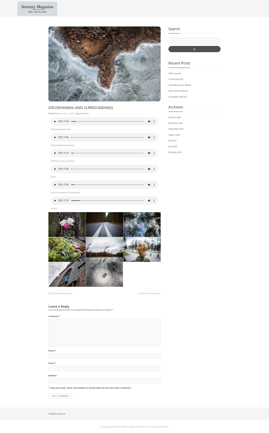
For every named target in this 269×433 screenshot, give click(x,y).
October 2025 (174, 117)
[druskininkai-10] (104, 249)
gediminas (84, 113)
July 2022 (172, 140)
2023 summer (174, 73)
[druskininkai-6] (67, 249)
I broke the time (175, 79)
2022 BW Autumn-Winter (179, 85)
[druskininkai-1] (67, 224)
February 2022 (175, 152)
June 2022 (172, 146)
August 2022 (174, 134)
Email (52, 363)
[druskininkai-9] (104, 274)
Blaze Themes (162, 426)
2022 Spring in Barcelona (59, 293)
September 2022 (176, 128)
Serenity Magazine (37, 6)
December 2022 (175, 123)
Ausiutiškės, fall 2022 (177, 96)
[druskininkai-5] (142, 224)
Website (52, 375)
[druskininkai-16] (67, 274)
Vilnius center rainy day (150, 293)
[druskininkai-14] (142, 249)
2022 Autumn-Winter (178, 90)
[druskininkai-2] (104, 224)
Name (52, 350)
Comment (54, 316)
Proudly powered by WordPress (114, 426)
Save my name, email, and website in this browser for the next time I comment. (91, 387)
